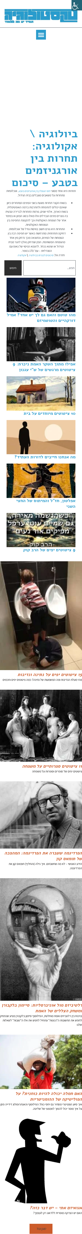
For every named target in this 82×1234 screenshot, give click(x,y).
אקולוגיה (21, 255)
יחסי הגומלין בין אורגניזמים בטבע (35, 191)
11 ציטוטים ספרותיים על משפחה (52, 766)
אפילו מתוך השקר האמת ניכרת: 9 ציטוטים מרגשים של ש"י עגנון (44, 367)
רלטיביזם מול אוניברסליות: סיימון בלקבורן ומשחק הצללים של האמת (42, 1008)
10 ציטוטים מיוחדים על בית (49, 413)
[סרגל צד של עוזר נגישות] (77, 5)
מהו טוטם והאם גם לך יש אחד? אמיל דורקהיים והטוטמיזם (41, 317)
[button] (41, 35)
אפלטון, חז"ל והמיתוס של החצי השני (45, 503)
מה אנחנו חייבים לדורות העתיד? (44, 457)
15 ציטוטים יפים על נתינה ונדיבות (49, 675)
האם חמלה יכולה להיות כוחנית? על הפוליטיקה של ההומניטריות (48, 1096)
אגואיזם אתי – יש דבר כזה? (56, 1208)
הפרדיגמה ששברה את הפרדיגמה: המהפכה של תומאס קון (43, 856)
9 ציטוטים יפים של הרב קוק (49, 550)
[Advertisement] (41, 85)
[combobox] (49, 268)
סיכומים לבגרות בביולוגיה (41, 255)
